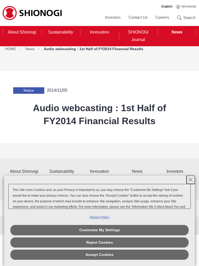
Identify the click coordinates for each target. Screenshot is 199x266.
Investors (113, 17)
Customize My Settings (99, 230)
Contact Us (138, 17)
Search (181, 17)
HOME (10, 49)
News (177, 32)
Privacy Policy (99, 217)
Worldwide (188, 6)
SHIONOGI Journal (138, 36)
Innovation (99, 32)
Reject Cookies (99, 242)
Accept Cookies (99, 254)
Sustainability (60, 32)
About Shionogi (22, 32)
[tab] (22, 36)
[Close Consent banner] (191, 180)
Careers (162, 17)
